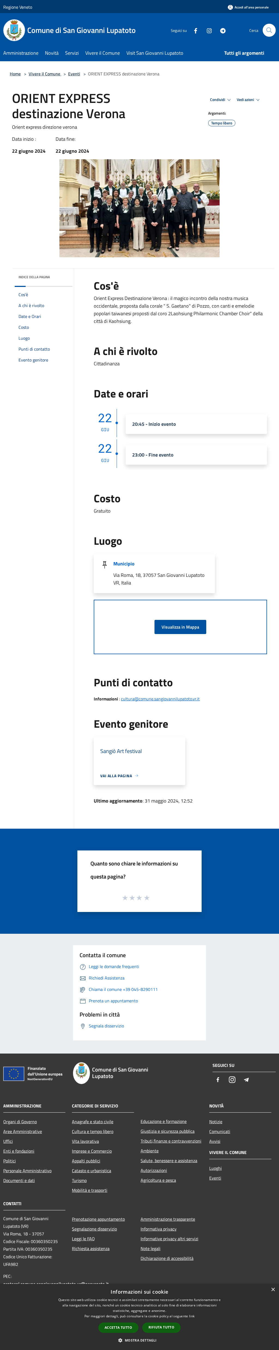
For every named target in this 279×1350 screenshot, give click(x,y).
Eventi (74, 74)
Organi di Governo (20, 1121)
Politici (9, 1161)
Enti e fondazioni (18, 1151)
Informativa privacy (159, 1229)
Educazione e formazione (164, 1121)
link (192, 1316)
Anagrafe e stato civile (92, 1121)
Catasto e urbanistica (91, 1170)
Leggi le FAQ (83, 1238)
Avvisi (214, 1141)
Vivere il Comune (45, 74)
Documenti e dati (19, 1180)
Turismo (79, 1180)
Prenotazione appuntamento (98, 1219)
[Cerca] (269, 30)
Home (15, 74)
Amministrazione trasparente (168, 1219)
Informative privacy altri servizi (169, 1238)
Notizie (215, 1121)
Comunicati (219, 1131)
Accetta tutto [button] (118, 1327)
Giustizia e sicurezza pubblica (168, 1131)
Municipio (124, 563)
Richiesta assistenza (91, 1248)
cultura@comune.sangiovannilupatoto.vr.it (160, 699)
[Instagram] (207, 30)
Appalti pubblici (86, 1161)
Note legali (150, 1248)
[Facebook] (193, 30)
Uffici (8, 1141)
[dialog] (139, 1317)
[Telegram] (220, 30)
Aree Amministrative (22, 1131)
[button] (139, 1340)
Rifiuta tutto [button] (161, 1327)
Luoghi (215, 1168)
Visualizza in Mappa (180, 627)
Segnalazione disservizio (94, 1229)
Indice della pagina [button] (34, 277)
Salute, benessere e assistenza (169, 1160)
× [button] (273, 1290)
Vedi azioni (246, 100)
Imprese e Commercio (92, 1151)
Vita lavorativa (85, 1141)
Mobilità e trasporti (89, 1190)
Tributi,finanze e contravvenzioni (171, 1141)
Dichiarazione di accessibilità (167, 1258)
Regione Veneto (17, 7)
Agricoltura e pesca (158, 1180)
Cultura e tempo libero (92, 1131)
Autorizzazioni (154, 1170)
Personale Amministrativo (27, 1170)
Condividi (218, 100)
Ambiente (150, 1150)
